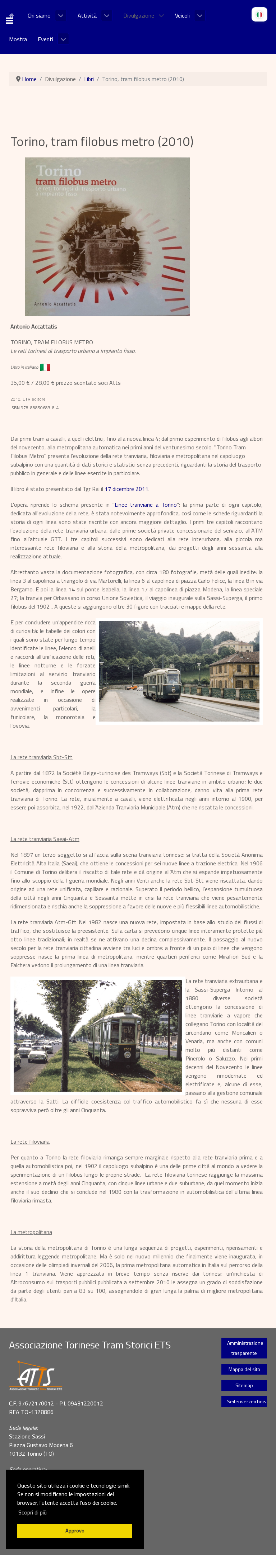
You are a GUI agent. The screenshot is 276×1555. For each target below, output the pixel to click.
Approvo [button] (74, 1531)
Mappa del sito (244, 1369)
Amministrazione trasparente (245, 1348)
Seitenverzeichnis (246, 1401)
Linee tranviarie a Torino (146, 504)
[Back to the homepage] (106, 1375)
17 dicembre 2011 (126, 489)
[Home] (13, 15)
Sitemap (244, 1385)
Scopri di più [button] (32, 1512)
